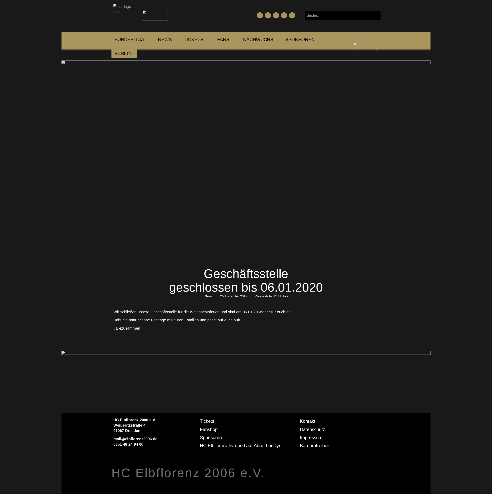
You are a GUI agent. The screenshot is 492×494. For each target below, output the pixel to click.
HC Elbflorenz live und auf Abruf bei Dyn (240, 445)
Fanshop (209, 429)
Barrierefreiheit (315, 445)
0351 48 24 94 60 (128, 444)
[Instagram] (276, 15)
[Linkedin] (292, 15)
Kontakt (307, 421)
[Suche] (375, 15)
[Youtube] (268, 15)
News (209, 296)
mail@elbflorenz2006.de (135, 439)
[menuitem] (129, 39)
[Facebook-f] (260, 15)
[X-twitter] (284, 15)
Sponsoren (211, 437)
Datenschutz (312, 429)
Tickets (207, 421)
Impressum (311, 437)
